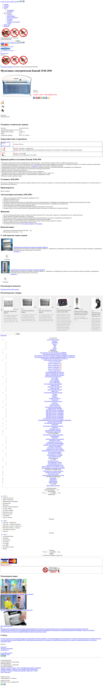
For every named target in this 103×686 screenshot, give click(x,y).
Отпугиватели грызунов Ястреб (53, 423)
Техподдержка (11, 16)
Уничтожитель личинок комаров (55, 443)
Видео (2, 672)
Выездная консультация (53, 485)
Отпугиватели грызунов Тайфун (53, 384)
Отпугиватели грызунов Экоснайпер (53, 418)
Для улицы (55, 437)
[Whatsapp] (20, 1)
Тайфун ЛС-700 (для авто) (55, 386)
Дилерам (9, 20)
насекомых (39, 223)
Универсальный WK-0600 (55, 408)
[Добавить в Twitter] (44, 98)
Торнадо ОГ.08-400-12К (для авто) (54, 375)
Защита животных (53, 458)
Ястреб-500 (55, 424)
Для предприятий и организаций (55, 439)
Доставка (6, 6)
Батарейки (53, 350)
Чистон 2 (54, 402)
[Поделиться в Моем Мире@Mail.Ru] (39, 98)
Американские (53, 481)
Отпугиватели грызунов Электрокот (53, 426)
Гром (54, 345)
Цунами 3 (54, 397)
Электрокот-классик (54, 429)
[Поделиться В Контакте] (46, 98)
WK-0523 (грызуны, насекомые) (55, 416)
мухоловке (35, 165)
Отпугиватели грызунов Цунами (53, 392)
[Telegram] (22, 1)
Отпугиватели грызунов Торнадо (53, 360)
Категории (4, 335)
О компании (10, 10)
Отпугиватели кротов (53, 339)
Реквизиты (10, 11)
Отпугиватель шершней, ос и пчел (42, 638)
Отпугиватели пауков (55, 456)
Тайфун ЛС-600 (54, 385)
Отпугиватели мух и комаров (16, 630)
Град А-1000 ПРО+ (54, 382)
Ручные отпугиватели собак (53, 472)
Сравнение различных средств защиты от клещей (43, 640)
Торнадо (54, 341)
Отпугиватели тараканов (55, 453)
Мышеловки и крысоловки (53, 431)
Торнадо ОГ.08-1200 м (54, 370)
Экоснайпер (54, 342)
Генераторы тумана (54, 440)
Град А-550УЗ (55, 379)
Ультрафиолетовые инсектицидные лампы (35, 631)
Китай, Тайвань (53, 482)
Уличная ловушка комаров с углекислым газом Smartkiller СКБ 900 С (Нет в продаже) (81, 313)
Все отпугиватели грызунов (53, 430)
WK (55, 347)
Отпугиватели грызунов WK (53, 407)
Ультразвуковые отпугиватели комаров (12, 631)
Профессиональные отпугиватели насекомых (36, 630)
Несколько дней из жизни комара (10, 289)
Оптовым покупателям (13, 22)
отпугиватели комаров (27, 223)
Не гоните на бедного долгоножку (10, 638)
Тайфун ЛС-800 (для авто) (55, 389)
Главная (6, 4)
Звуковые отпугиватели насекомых (41, 629)
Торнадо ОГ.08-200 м (54, 363)
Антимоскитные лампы (7, 629)
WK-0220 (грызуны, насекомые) (55, 413)
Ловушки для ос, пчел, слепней (54, 449)
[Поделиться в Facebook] (34, 98)
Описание (3, 115)
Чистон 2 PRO (55, 404)
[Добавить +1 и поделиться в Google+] (36, 98)
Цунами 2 (54, 395)
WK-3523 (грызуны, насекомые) (55, 411)
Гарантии (9, 14)
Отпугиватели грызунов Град (53, 376)
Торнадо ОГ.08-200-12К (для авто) (54, 373)
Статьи (9, 23)
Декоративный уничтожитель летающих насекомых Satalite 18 (31, 247)
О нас (18, 667)
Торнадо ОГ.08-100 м (55, 361)
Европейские (53, 479)
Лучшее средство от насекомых (59, 629)
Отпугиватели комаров (54, 452)
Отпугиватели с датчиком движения (53, 471)
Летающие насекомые (7, 66)
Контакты (6, 26)
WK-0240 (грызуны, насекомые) (55, 414)
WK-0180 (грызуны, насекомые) (55, 417)
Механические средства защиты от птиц (53, 466)
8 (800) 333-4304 (14, 1)
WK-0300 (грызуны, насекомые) (55, 410)
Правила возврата (6, 669)
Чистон (55, 344)
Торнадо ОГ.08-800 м (54, 369)
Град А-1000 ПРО (55, 381)
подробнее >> (17, 251)
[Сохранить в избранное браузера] (49, 98)
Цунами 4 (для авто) (54, 398)
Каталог (3, 55)
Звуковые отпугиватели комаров (23, 629)
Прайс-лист (7, 24)
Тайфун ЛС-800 (54, 388)
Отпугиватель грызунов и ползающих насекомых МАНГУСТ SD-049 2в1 (54, 357)
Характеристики (5, 116)
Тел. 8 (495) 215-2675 (6, 653)
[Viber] (23, 1)
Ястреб (55, 348)
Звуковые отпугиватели (26, 638)
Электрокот (55, 427)
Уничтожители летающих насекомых (53, 434)
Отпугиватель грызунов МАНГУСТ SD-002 (55, 354)
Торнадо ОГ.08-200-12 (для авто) (55, 372)
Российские (53, 478)
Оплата (6, 7)
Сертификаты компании (27, 667)
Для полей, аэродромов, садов (55, 465)
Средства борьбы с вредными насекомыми (60, 630)
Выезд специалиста (12, 17)
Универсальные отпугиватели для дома (53, 475)
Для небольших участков (55, 462)
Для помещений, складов (55, 463)
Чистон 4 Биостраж (54, 405)
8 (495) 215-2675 (5, 1)
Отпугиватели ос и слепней (54, 455)
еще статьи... (8, 641)
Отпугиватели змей (53, 474)
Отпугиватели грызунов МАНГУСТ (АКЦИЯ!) (53, 352)
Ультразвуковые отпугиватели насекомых (53, 450)
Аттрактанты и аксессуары (54, 442)
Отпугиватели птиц (53, 461)
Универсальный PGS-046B (54, 421)
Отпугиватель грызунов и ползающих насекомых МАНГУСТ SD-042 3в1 (54, 355)
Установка (10, 19)
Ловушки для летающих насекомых (53, 445)
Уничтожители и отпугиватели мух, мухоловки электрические (69, 638)
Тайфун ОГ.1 (54, 391)
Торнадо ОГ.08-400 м (54, 367)
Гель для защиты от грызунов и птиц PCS (53, 468)
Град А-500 (55, 378)
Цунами (55, 394)
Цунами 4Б (55, 400)
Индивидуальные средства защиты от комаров (69, 640)
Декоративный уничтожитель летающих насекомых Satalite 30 (27, 269)
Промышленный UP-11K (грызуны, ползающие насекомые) (54, 420)
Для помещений (54, 436)
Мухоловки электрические (54, 447)
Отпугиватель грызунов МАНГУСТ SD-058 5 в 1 (54, 358)
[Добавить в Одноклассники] (41, 98)
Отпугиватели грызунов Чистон (53, 401)
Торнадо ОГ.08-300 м (54, 365)
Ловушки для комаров (55, 446)
